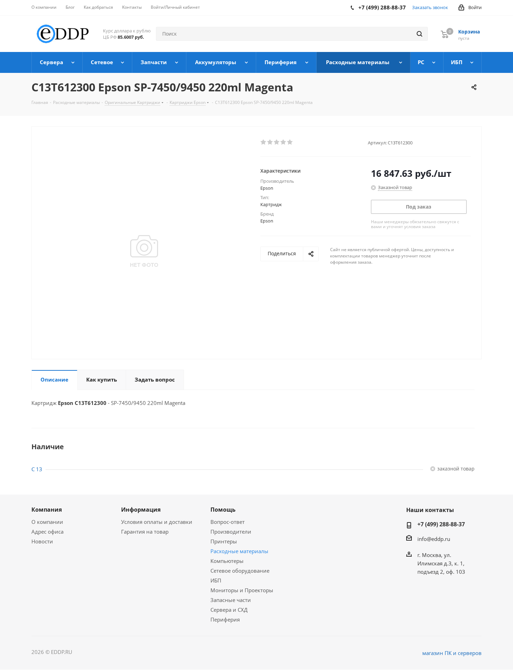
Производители (230, 531)
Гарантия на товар (145, 531)
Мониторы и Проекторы (241, 590)
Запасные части (230, 599)
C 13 (36, 469)
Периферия (225, 619)
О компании (47, 521)
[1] (263, 142)
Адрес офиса (47, 531)
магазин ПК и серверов (452, 652)
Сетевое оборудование (239, 570)
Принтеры (223, 541)
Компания (46, 509)
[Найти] (419, 34)
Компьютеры (227, 560)
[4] (283, 142)
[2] (270, 142)
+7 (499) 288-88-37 (441, 524)
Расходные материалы (239, 551)
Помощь (223, 509)
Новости (42, 541)
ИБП (215, 580)
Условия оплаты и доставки (156, 521)
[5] (290, 142)
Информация (141, 509)
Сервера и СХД (228, 609)
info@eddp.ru (433, 538)
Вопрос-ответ (227, 521)
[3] (277, 142)
